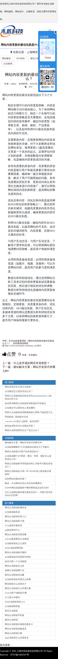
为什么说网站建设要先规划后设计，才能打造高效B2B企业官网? (28, 493)
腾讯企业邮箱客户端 (14, 521)
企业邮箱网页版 (12, 606)
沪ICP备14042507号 (19, 655)
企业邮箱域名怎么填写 (15, 543)
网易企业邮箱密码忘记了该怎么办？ (22, 430)
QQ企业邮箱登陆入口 (15, 602)
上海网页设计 (35, 52)
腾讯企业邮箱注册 (13, 633)
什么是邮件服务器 (13, 525)
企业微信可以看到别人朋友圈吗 (20, 408)
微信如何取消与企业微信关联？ (20, 426)
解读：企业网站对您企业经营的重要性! (23, 483)
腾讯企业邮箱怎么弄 (14, 566)
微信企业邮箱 (11, 620)
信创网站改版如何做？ (15, 479)
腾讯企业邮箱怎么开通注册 (18, 588)
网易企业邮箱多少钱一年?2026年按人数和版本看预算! (28, 472)
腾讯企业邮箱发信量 (14, 575)
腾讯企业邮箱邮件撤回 (15, 552)
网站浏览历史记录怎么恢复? (18, 387)
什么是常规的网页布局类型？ (31, 363)
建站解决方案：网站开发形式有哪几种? (24, 442)
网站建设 (6, 58)
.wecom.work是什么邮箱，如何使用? (22, 421)
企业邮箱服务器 (12, 512)
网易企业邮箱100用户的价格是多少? (22, 451)
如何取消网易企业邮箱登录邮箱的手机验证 (25, 403)
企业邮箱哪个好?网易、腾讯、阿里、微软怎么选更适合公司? (28, 457)
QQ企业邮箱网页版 (14, 548)
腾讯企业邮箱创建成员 (15, 629)
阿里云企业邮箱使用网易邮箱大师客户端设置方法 (28, 412)
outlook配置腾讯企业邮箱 (17, 539)
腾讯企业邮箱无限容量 (15, 534)
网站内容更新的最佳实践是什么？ (22, 44)
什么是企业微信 (12, 597)
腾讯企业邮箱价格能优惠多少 (19, 624)
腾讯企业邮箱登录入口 (15, 516)
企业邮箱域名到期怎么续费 (18, 579)
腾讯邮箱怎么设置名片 (15, 584)
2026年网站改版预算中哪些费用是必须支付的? (27, 488)
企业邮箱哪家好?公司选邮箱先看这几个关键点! (27, 447)
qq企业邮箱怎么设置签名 (17, 638)
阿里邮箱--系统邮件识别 (16, 417)
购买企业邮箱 (11, 611)
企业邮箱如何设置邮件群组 (18, 557)
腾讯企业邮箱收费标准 (15, 507)
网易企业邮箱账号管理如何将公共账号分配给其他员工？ (28, 465)
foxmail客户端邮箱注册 (16, 593)
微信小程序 (35, 58)
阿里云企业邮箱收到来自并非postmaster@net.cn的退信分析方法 (28, 397)
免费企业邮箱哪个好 (14, 570)
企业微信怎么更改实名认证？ (19, 391)
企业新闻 (8, 64)
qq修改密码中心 (12, 530)
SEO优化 (20, 58)
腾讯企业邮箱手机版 (14, 615)
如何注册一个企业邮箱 (15, 561)
